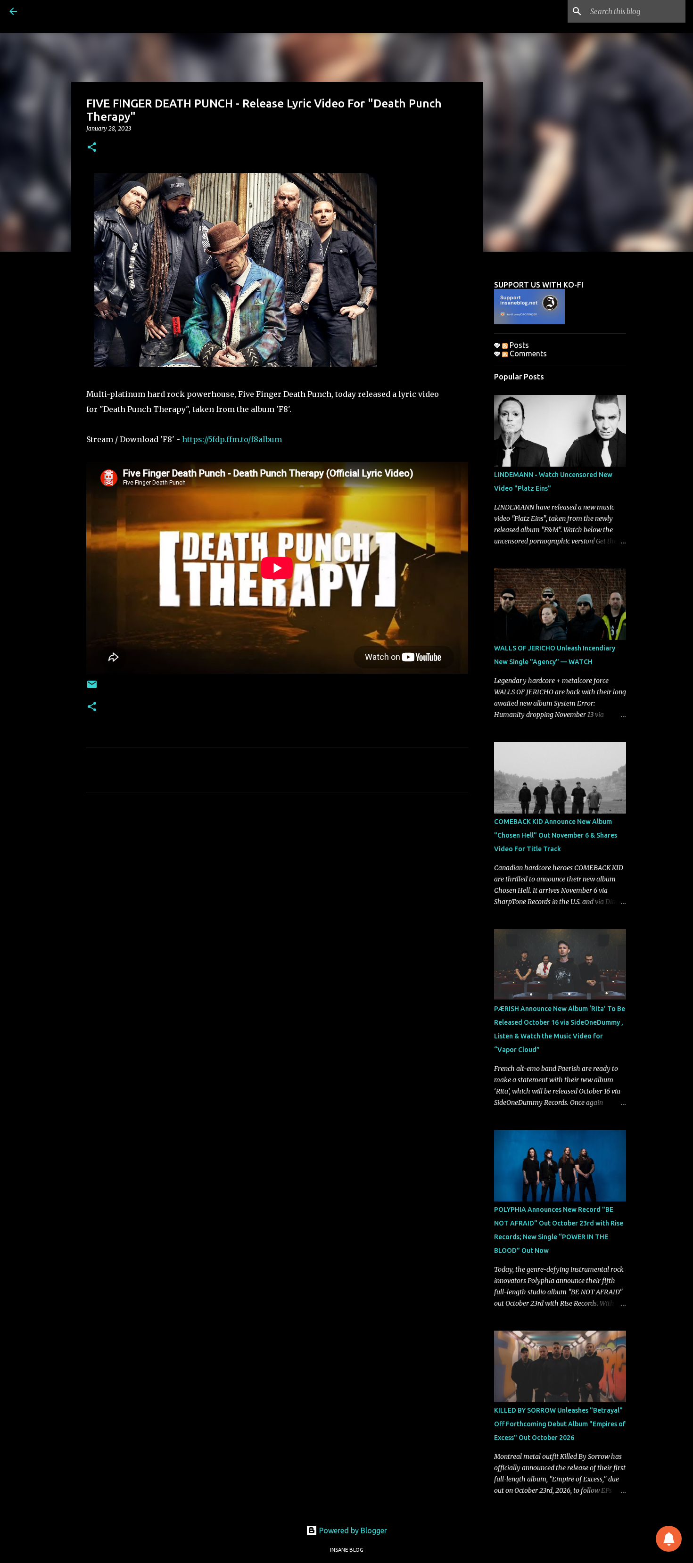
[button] (92, 147)
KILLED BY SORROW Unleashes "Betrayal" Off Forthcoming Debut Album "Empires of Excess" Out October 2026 (560, 1424)
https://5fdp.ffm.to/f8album (232, 439)
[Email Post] (92, 688)
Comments (527, 353)
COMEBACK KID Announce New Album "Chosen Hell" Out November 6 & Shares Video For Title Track (555, 835)
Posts (518, 345)
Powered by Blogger (352, 1530)
